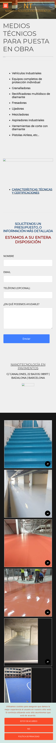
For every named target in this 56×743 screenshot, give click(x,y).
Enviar (26, 338)
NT (28, 5)
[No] (52, 722)
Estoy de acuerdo (28, 721)
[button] (28, 444)
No (28, 729)
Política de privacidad (28, 736)
